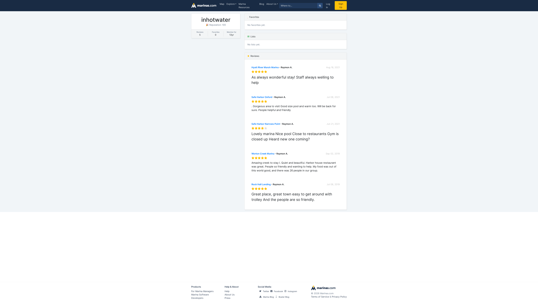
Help (227, 291)
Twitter (266, 291)
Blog (261, 4)
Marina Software (200, 294)
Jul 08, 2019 (333, 184)
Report (336, 87)
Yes (272, 87)
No (278, 87)
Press (227, 298)
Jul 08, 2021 (333, 97)
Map (222, 4)
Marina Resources (244, 6)
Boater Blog (284, 297)
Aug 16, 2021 (333, 67)
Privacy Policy (339, 296)
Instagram (292, 291)
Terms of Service (320, 296)
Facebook (278, 291)
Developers (197, 298)
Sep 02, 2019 (333, 153)
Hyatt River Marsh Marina (265, 67)
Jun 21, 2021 (333, 123)
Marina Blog (268, 297)
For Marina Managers (202, 291)
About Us (271, 4)
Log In (328, 6)
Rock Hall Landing (261, 184)
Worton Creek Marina (262, 153)
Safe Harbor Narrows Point (265, 123)
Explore (231, 4)
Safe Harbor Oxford (261, 97)
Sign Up (340, 5)
